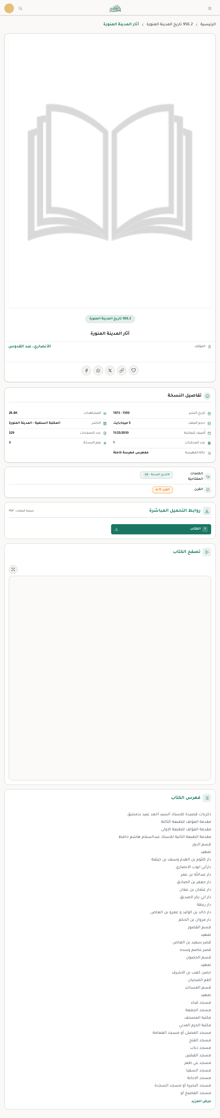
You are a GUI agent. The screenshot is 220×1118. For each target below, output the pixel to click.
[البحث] (20, 8)
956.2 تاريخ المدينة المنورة (169, 25)
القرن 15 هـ (163, 489)
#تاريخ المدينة (157, 474)
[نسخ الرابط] (122, 370)
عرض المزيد (201, 1101)
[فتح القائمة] (210, 8)
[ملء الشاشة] (13, 569)
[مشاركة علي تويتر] (110, 370)
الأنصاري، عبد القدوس (29, 347)
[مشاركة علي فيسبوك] (86, 370)
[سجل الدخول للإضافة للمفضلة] (133, 370)
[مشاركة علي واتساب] (98, 370)
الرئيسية (208, 25)
